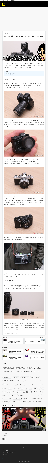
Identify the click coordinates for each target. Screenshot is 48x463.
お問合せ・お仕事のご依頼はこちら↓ (8, 452)
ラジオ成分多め (7, 398)
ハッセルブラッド (13, 395)
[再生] (4, 430)
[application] (24, 419)
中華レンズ (27, 398)
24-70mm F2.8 (7, 377)
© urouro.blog (20, 461)
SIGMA (4, 388)
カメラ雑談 (6, 33)
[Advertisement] (24, 17)
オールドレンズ (36, 392)
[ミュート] (42, 430)
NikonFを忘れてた (10, 74)
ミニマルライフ (5, 436)
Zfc (43, 388)
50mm (5, 381)
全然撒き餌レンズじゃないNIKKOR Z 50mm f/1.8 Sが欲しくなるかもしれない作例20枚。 (19, 367)
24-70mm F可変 (24, 377)
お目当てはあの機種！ (11, 73)
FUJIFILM (6, 384)
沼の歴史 (24, 401)
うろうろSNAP (8, 392)
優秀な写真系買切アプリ (37, 398)
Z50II (35, 388)
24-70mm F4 (16, 377)
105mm (25, 380)
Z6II (22, 388)
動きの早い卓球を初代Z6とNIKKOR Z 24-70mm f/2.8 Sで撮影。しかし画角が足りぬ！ (18, 369)
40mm (37, 377)
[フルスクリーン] (44, 430)
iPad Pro (13, 384)
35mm (32, 377)
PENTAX (40, 384)
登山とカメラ (31, 401)
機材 (4, 439)
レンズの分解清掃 (17, 398)
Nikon (33, 384)
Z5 (14, 388)
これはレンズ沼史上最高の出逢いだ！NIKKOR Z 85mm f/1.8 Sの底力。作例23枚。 (17, 365)
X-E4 (10, 388)
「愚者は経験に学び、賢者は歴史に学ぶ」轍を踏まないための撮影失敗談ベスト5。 (17, 371)
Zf (39, 388)
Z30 (31, 388)
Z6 (18, 388)
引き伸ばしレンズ (14, 401)
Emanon (28, 461)
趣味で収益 (38, 401)
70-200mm (13, 380)
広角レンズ (5, 401)
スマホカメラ (5, 395)
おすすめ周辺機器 (22, 392)
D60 (35, 380)
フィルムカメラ (21, 395)
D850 (40, 380)
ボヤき (39, 395)
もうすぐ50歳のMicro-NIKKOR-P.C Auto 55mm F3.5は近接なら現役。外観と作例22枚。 (19, 368)
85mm (20, 380)
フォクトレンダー (31, 395)
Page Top (24, 447)
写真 (4, 438)
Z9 (26, 388)
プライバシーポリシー (5, 454)
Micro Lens (20, 384)
